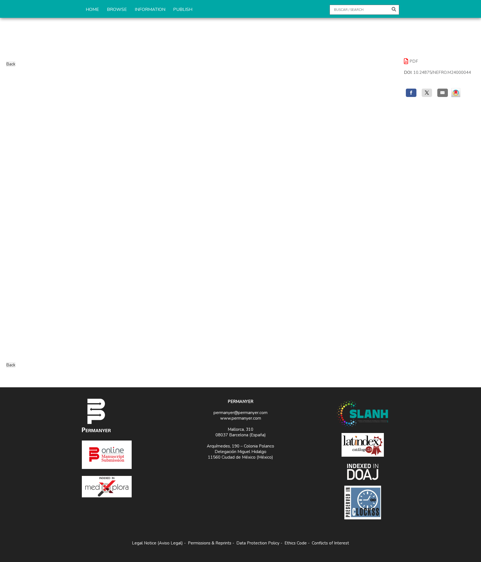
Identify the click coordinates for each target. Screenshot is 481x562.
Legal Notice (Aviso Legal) (157, 543)
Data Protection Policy (257, 543)
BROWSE (117, 9)
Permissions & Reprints (209, 543)
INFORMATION (150, 9)
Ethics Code (295, 543)
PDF (413, 61)
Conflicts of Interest (330, 543)
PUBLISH (182, 9)
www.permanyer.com (240, 418)
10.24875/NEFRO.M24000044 (442, 72)
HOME (92, 9)
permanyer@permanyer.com (240, 412)
